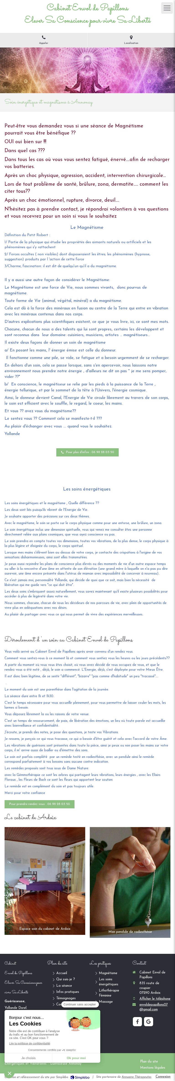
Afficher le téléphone (154, 999)
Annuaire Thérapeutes (136, 1077)
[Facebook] (137, 1021)
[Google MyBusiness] (148, 1021)
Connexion (163, 1076)
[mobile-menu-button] (167, 8)
